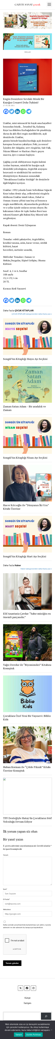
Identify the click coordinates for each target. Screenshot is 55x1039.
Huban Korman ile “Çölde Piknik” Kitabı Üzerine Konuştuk (27, 768)
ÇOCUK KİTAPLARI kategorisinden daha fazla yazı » (32, 314)
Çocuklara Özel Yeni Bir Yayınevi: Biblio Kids (27, 717)
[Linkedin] (17, 111)
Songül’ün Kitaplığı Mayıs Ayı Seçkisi (25, 359)
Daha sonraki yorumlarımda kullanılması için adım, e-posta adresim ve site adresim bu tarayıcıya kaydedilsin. (27, 926)
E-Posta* (6, 899)
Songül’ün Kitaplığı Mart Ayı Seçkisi (24, 556)
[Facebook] (6, 111)
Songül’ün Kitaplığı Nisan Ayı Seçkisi (25, 457)
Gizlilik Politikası (33, 1034)
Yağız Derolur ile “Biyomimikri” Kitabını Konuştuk (27, 666)
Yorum (5, 855)
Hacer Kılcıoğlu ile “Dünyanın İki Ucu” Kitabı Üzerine (26, 506)
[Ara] (46, 1016)
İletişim (27, 1003)
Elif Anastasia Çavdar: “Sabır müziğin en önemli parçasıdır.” (27, 615)
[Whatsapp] (23, 111)
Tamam (18, 1034)
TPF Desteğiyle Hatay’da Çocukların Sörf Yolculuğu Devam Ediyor (27, 819)
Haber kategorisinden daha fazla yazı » (36, 569)
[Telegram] (28, 111)
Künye (27, 997)
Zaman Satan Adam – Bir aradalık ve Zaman (24, 408)
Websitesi (7, 909)
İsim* (5, 889)
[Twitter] (11, 111)
